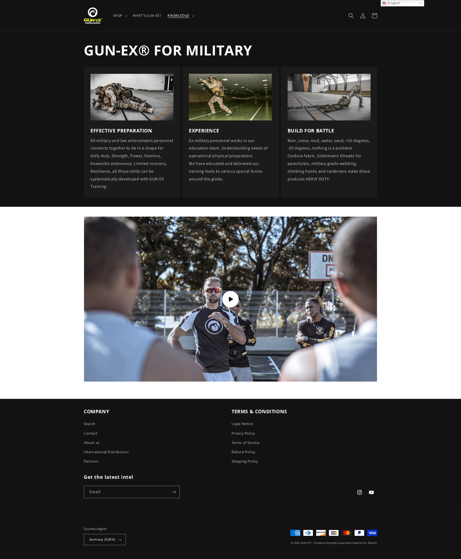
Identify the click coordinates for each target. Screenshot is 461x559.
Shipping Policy (245, 461)
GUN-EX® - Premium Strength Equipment (326, 543)
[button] (120, 15)
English (393, 3)
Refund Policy (243, 451)
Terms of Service (246, 442)
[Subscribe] (174, 492)
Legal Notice (242, 423)
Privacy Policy (243, 433)
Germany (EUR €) (102, 539)
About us (92, 442)
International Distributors (106, 451)
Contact (90, 433)
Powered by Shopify (364, 543)
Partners (91, 461)
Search (90, 423)
